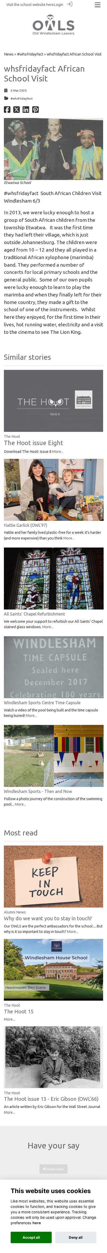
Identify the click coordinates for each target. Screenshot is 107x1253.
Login (58, 5)
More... (57, 451)
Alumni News (15, 912)
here (50, 5)
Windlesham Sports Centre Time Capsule (42, 702)
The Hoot (12, 436)
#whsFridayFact (30, 54)
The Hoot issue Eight (33, 442)
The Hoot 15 (19, 1011)
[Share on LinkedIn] (26, 111)
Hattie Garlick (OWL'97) (25, 525)
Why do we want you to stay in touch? (48, 918)
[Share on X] (16, 111)
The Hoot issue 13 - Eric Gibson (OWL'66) (51, 1099)
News (9, 54)
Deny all (76, 1237)
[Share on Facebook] (7, 111)
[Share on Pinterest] (35, 111)
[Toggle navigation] (98, 4)
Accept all (31, 1237)
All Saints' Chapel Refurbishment (34, 614)
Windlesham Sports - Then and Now (38, 791)
